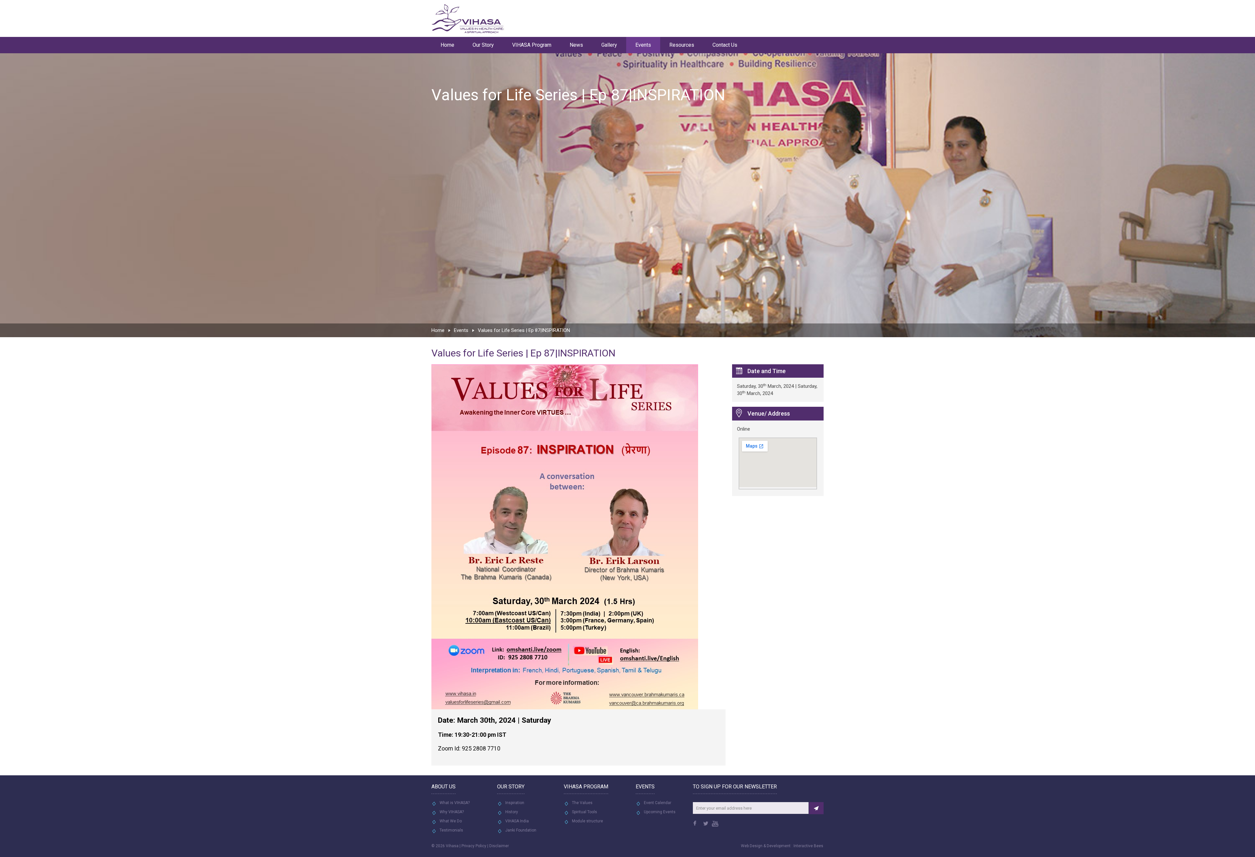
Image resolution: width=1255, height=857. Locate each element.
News (576, 45)
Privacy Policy (473, 846)
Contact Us (724, 45)
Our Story (483, 45)
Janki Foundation (520, 830)
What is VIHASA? (455, 802)
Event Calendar (657, 802)
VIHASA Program (531, 45)
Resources (681, 45)
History (511, 812)
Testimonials (451, 830)
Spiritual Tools (584, 812)
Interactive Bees (808, 846)
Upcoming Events (660, 812)
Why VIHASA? (452, 812)
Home (447, 45)
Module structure (587, 821)
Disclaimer (499, 846)
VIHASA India (517, 821)
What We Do (451, 821)
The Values (582, 802)
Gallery (609, 45)
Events (643, 45)
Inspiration (514, 802)
